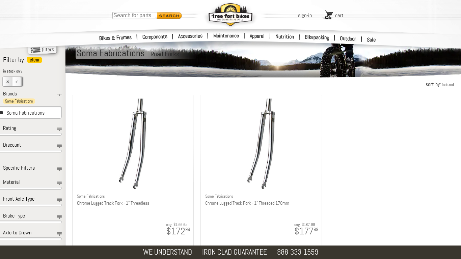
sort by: (440, 84)
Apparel (257, 35)
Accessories (190, 36)
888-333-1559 (297, 252)
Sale (371, 39)
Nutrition (284, 36)
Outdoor (348, 38)
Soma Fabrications (25, 112)
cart (339, 15)
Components (155, 36)
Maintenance (226, 35)
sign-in (305, 15)
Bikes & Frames (115, 38)
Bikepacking (317, 37)
